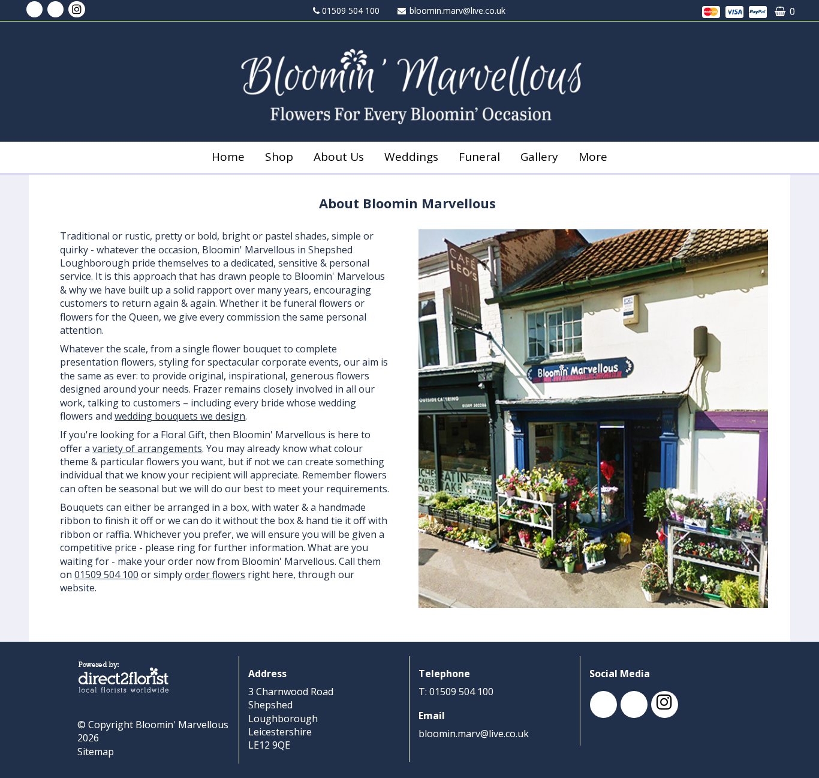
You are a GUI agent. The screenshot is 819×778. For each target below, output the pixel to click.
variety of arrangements (147, 448)
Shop (279, 156)
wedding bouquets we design (180, 416)
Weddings (411, 156)
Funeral (479, 156)
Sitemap (95, 751)
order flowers (215, 574)
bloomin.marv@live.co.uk (457, 10)
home (228, 156)
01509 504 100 (106, 574)
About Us (339, 156)
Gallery (539, 156)
